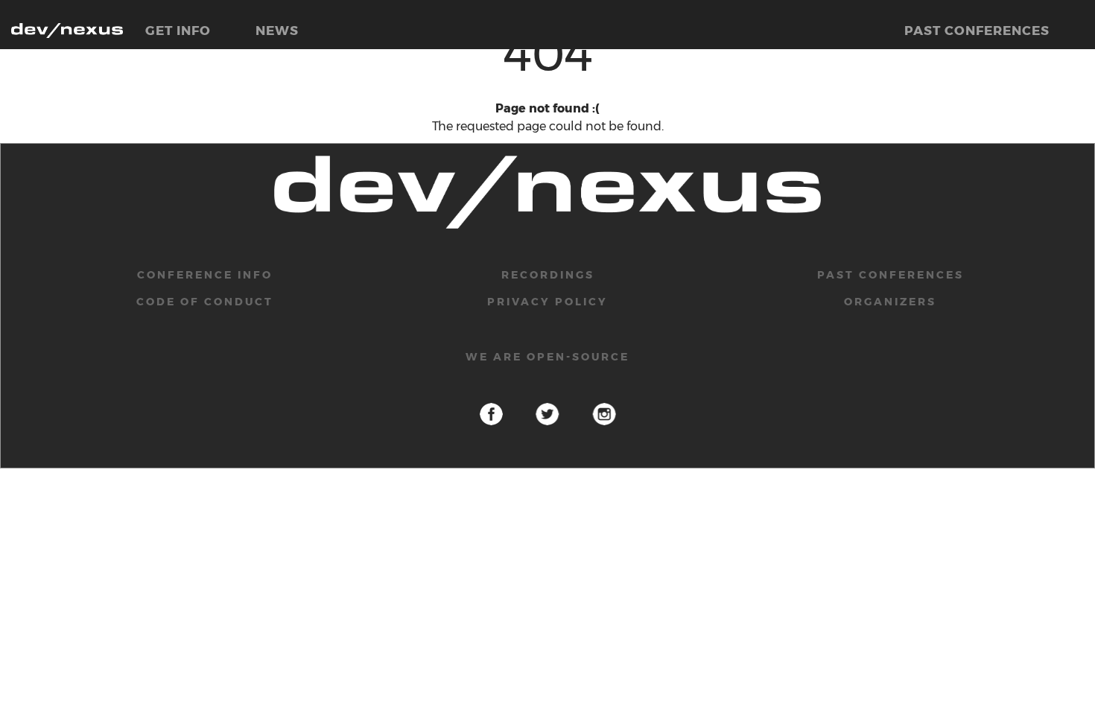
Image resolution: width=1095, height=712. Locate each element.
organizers (890, 301)
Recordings (547, 275)
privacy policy (547, 301)
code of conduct (204, 301)
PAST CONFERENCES (977, 30)
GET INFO (178, 30)
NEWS (277, 30)
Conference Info (205, 275)
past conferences (890, 275)
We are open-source (547, 356)
